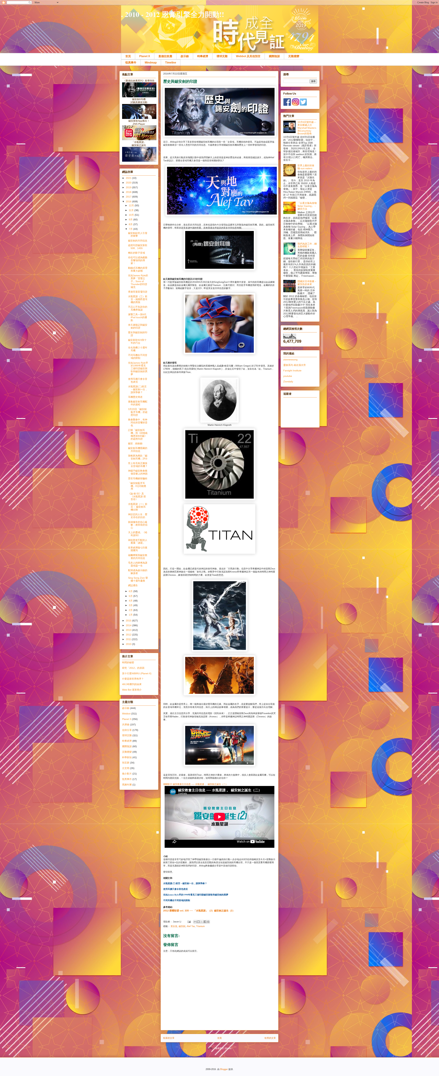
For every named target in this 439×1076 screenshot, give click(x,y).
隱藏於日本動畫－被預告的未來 (307, 283)
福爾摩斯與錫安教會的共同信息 (137, 556)
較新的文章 (168, 1038)
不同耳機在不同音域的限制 (137, 356)
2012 (129, 634)
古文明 (125, 768)
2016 (129, 201)
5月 (131, 596)
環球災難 (222, 56)
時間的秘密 (128, 662)
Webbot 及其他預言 (248, 56)
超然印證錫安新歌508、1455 (137, 247)
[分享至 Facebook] (205, 921)
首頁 (128, 56)
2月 (131, 610)
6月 (131, 591)
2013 (129, 630)
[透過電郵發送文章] (188, 921)
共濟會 (125, 724)
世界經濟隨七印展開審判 (137, 549)
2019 (129, 187)
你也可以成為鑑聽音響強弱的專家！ (137, 260)
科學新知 (127, 757)
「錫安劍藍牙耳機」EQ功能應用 (137, 486)
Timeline (170, 62)
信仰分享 (127, 730)
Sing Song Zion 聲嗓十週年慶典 (138, 579)
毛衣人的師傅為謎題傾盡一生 (137, 564)
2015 (129, 620)
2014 (129, 625)
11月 (131, 210)
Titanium (200, 926)
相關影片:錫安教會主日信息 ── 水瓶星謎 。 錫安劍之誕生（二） (195, 784)
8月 (131, 224)
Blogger (224, 1069)
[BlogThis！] (198, 921)
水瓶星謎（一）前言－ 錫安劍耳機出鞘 (137, 507)
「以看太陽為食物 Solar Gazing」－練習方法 (307, 206)
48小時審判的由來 (132, 684)
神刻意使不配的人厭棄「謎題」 (137, 541)
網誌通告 (133, 585)
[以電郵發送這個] (195, 921)
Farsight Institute (292, 370)
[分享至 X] (201, 921)
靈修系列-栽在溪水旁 (294, 365)
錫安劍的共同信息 (137, 240)
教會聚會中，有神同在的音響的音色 (137, 422)
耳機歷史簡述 (135, 397)
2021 (129, 178)
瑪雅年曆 (127, 784)
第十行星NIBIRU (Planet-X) (136, 673)
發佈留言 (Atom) (223, 1048)
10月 (132, 214)
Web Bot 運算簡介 (132, 689)
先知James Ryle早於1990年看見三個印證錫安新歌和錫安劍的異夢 (138, 368)
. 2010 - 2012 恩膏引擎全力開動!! (172, 14)
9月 (131, 219)
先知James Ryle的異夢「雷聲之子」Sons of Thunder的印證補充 (138, 281)
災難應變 (293, 56)
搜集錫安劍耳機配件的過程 (137, 403)
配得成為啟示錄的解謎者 (137, 572)
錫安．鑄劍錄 (135, 443)
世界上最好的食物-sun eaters (306, 167)
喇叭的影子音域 (136, 252)
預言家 (125, 762)
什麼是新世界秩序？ (133, 678)
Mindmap (151, 62)
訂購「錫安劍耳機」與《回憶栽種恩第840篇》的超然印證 (137, 434)
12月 (132, 205)
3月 (131, 605)
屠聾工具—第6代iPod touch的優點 (137, 317)
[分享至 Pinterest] (208, 921)
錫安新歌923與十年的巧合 (137, 341)
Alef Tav (191, 926)
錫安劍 (182, 926)
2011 (129, 639)
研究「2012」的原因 (133, 668)
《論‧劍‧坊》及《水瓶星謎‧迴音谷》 (137, 496)
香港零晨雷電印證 (137, 291)
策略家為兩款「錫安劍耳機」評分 (137, 457)
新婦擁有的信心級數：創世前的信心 (137, 525)
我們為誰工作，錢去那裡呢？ (307, 245)
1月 (131, 614)
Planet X (144, 56)
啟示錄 (185, 56)
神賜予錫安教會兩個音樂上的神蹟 (137, 472)
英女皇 (174, 926)
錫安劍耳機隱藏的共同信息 (137, 449)
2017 (129, 196)
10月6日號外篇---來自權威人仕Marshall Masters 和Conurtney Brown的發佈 (307, 128)
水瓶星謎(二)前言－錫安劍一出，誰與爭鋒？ (137, 389)
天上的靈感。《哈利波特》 (137, 534)
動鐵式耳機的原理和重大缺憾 (137, 269)
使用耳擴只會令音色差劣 (137, 380)
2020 (129, 182)
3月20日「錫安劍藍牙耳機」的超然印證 (137, 412)
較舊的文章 (270, 1038)
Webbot (126, 713)
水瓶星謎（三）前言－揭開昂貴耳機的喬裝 (137, 299)
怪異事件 (130, 62)
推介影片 (127, 773)
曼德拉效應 (165, 56)
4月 (131, 600)
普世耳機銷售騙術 (137, 478)
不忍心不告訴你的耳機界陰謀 (137, 308)
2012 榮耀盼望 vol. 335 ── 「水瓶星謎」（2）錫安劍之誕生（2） (199, 910)
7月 (131, 229)
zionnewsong (290, 359)
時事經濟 (202, 56)
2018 (129, 192)
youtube (287, 376)
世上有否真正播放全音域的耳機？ (137, 464)
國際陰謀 (274, 56)
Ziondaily (288, 381)
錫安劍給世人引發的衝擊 (137, 234)
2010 (129, 644)
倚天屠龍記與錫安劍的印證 (137, 326)
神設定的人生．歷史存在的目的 (137, 516)
